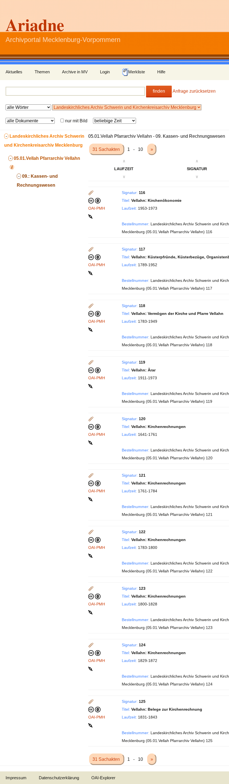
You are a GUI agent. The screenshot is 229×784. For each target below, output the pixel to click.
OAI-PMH (96, 208)
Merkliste (136, 71)
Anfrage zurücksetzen (194, 91)
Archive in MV (75, 71)
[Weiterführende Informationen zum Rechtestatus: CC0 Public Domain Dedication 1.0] (94, 200)
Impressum (16, 777)
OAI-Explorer (103, 777)
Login (105, 71)
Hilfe (161, 71)
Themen (42, 71)
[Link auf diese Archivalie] (91, 216)
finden (159, 91)
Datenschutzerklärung (59, 777)
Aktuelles (14, 71)
